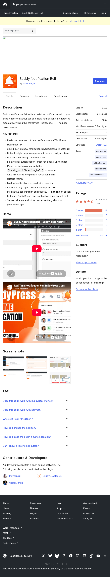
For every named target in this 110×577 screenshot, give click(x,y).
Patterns (34, 518)
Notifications (100, 169)
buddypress (101, 157)
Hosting (7, 513)
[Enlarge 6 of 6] (66, 375)
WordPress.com (12, 527)
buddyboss (101, 151)
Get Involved (90, 503)
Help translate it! (76, 21)
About (6, 503)
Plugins (33, 513)
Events (87, 508)
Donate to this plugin (87, 289)
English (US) (101, 145)
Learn (59, 503)
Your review (82, 235)
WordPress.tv (64, 518)
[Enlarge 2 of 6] (20, 372)
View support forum (86, 262)
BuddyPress (10, 543)
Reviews (24, 96)
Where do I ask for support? (18, 419)
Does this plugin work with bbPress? (22, 410)
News (6, 508)
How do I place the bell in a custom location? (27, 437)
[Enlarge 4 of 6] (43, 375)
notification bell (99, 163)
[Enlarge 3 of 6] (43, 360)
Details (9, 96)
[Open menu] (105, 4)
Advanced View (84, 182)
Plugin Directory (10, 13)
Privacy (7, 518)
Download (100, 81)
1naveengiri (29, 83)
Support (103, 96)
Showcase (35, 503)
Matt (7, 532)
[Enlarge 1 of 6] (20, 360)
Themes (34, 508)
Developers (62, 513)
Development (61, 96)
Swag (87, 518)
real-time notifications (98, 175)
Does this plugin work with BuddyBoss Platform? (28, 401)
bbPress (8, 537)
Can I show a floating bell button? (21, 446)
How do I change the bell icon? (19, 428)
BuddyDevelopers (52, 476)
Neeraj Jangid (16, 482)
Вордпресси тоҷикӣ (21, 555)
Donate (88, 513)
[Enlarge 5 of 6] (66, 360)
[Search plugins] (33, 31)
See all (103, 235)
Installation (41, 96)
